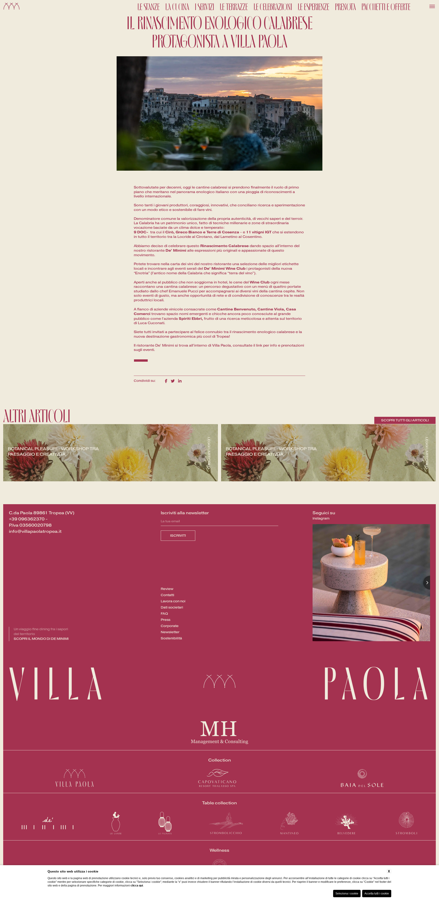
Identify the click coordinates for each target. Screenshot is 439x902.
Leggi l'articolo (209, 453)
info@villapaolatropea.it (35, 531)
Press (165, 620)
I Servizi (204, 6)
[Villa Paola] (11, 6)
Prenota (345, 6)
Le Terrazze (234, 6)
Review (167, 589)
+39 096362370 (27, 519)
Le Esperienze (313, 6)
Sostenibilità (171, 638)
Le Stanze (148, 6)
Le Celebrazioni (273, 6)
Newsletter (170, 632)
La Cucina (177, 6)
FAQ (164, 614)
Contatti (167, 595)
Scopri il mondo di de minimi (41, 639)
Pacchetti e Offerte (385, 6)
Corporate (170, 626)
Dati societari (172, 607)
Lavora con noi (173, 601)
